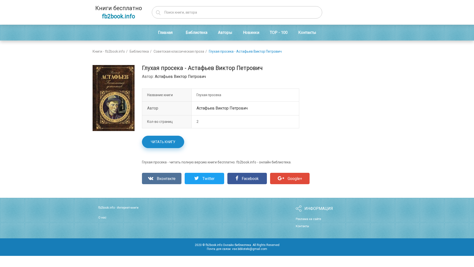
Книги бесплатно (118, 12)
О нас (102, 217)
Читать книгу (163, 142)
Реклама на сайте (308, 219)
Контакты (302, 226)
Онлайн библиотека (237, 245)
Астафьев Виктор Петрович (180, 76)
